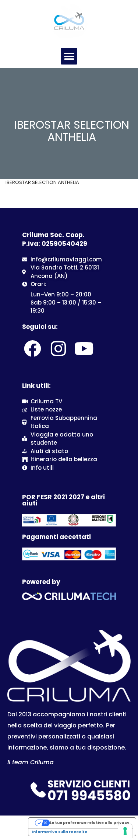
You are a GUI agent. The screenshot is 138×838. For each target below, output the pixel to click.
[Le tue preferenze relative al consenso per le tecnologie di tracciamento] (125, 831)
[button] (69, 56)
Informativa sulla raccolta (60, 832)
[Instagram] (58, 348)
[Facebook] (32, 348)
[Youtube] (84, 348)
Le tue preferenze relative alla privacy (89, 822)
